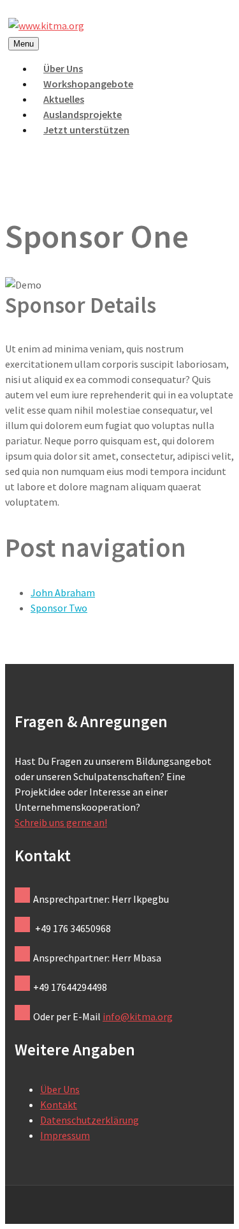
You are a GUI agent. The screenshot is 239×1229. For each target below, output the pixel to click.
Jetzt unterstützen (86, 129)
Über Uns (60, 1089)
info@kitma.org (138, 1016)
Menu (23, 44)
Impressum (65, 1135)
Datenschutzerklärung (89, 1119)
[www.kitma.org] (46, 25)
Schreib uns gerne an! (61, 822)
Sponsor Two (59, 607)
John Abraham (63, 592)
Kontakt (58, 1104)
